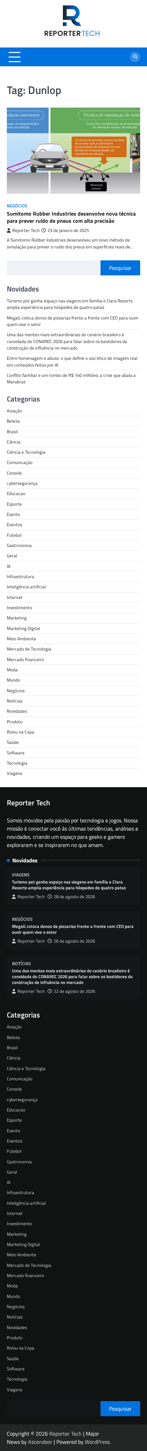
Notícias (15, 700)
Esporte (14, 504)
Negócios (17, 205)
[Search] (135, 57)
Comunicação (19, 462)
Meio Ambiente (21, 638)
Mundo (13, 679)
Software (16, 752)
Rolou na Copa (20, 731)
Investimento (19, 607)
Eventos (14, 524)
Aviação (14, 410)
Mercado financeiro (25, 659)
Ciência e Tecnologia (26, 452)
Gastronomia (19, 545)
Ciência (14, 441)
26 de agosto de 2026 (74, 941)
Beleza (13, 420)
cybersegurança (22, 483)
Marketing (17, 617)
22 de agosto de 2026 (74, 991)
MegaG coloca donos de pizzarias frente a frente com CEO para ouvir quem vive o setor (72, 321)
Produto (15, 721)
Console (14, 472)
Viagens (14, 773)
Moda (12, 669)
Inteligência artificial (26, 586)
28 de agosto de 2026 (74, 896)
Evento (13, 514)
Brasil (12, 431)
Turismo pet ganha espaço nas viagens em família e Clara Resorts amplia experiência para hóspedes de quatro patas (70, 304)
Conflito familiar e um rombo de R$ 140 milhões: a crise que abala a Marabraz (71, 378)
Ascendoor (40, 1442)
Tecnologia (17, 762)
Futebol (14, 535)
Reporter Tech (26, 230)
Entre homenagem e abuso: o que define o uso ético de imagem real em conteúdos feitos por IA (72, 361)
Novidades (17, 711)
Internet (15, 597)
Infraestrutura (20, 576)
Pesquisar (120, 268)
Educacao (16, 493)
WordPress (97, 1442)
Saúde (13, 742)
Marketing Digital (23, 628)
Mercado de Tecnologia (29, 648)
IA (9, 566)
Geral (12, 555)
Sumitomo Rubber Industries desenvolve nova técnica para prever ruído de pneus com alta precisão (71, 217)
